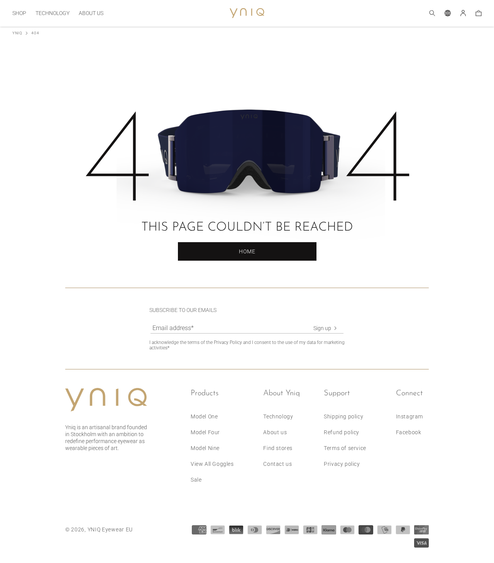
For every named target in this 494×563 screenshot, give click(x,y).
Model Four (205, 432)
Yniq (17, 33)
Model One (204, 416)
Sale (196, 480)
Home (247, 251)
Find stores (278, 448)
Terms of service (345, 448)
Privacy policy (342, 464)
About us (275, 432)
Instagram (409, 416)
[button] (19, 13)
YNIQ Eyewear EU (110, 529)
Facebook (408, 432)
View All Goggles (212, 464)
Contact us (277, 464)
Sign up (322, 328)
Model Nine (205, 448)
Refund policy (341, 432)
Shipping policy (343, 416)
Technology (278, 416)
